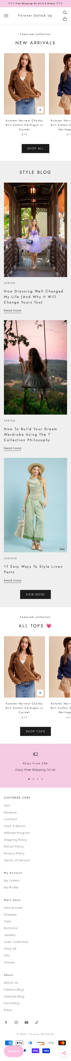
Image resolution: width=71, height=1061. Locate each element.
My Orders (12, 880)
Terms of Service (17, 860)
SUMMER (10, 558)
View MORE (35, 594)
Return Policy (14, 846)
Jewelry (10, 935)
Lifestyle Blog (14, 996)
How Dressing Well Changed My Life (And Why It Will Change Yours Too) (34, 297)
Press (8, 1010)
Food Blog (11, 1003)
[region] (35, 762)
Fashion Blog (13, 989)
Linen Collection (16, 942)
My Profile (11, 887)
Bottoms (10, 928)
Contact (10, 819)
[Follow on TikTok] (37, 1022)
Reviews (10, 812)
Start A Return (15, 826)
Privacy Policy (14, 853)
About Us (11, 983)
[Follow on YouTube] (26, 1022)
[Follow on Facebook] (6, 1022)
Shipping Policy (15, 840)
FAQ (7, 805)
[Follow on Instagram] (16, 1022)
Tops (7, 921)
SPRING (10, 283)
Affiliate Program (17, 833)
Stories (9, 962)
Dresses (10, 914)
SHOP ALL (35, 148)
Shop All (10, 948)
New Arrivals (13, 908)
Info (7, 955)
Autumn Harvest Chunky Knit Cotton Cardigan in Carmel (24, 125)
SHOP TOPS (35, 731)
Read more (12, 310)
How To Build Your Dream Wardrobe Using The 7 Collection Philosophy (31, 434)
